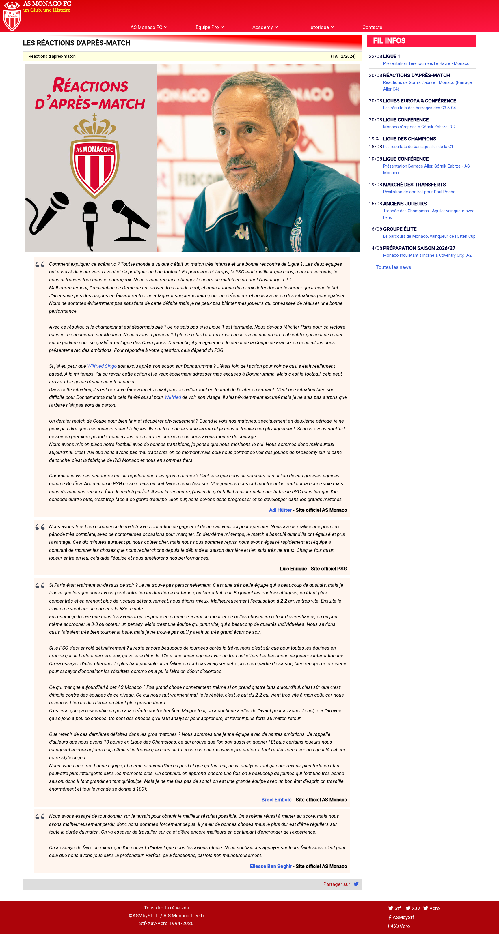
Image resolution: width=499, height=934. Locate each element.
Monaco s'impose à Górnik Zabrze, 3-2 (419, 127)
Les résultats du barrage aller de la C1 (418, 146)
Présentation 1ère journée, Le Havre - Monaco (426, 63)
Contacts (372, 27)
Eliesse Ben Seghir (271, 866)
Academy (263, 27)
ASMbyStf (403, 917)
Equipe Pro (208, 27)
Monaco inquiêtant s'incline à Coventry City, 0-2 (427, 255)
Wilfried (173, 397)
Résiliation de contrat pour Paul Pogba (419, 192)
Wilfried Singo (102, 366)
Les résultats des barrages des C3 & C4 (419, 108)
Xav (415, 908)
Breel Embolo (277, 799)
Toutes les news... (395, 267)
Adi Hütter (280, 510)
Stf (397, 908)
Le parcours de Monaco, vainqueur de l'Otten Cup (429, 236)
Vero (434, 908)
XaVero (401, 926)
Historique (318, 27)
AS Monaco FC (147, 27)
